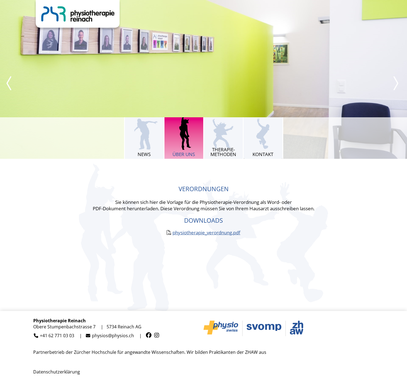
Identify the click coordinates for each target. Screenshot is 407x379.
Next (396, 83)
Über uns (183, 154)
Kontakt (263, 154)
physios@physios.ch (113, 336)
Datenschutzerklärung (56, 372)
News (144, 154)
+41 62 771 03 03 (57, 336)
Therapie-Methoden (223, 151)
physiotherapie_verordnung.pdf (206, 232)
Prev (11, 83)
